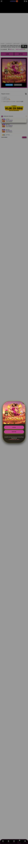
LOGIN (14, 427)
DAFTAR (14, 431)
